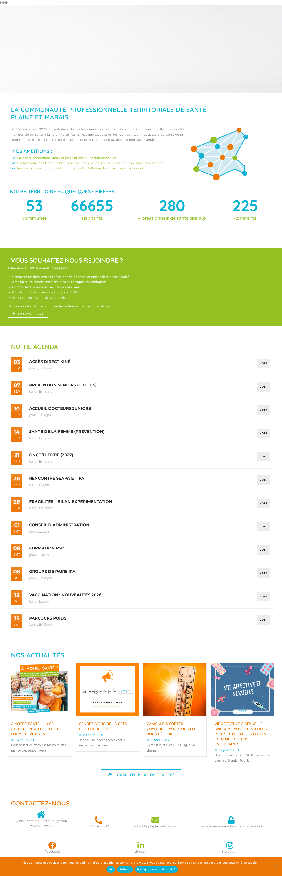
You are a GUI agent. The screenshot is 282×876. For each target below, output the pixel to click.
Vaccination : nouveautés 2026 (65, 594)
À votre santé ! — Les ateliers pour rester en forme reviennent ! (35, 728)
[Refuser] (276, 866)
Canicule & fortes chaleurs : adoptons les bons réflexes (171, 728)
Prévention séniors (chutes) (62, 385)
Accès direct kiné (49, 361)
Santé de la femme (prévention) (66, 431)
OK (111, 869)
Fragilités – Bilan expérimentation (70, 501)
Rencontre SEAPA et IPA (56, 478)
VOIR (264, 363)
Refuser (125, 869)
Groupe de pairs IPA (52, 571)
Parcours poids (47, 618)
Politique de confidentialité (156, 869)
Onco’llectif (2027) (51, 455)
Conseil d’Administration (59, 525)
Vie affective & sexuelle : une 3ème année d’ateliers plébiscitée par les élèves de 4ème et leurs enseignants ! (241, 733)
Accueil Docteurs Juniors (60, 408)
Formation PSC (46, 548)
